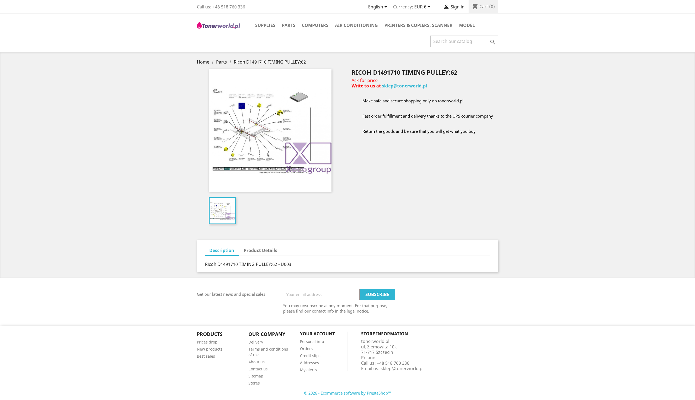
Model (467, 25)
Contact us (258, 368)
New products (209, 349)
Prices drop (207, 342)
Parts (288, 25)
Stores (254, 383)
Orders (306, 348)
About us (256, 361)
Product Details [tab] (260, 250)
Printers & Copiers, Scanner (418, 25)
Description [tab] (221, 250)
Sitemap (255, 376)
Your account (317, 334)
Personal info (312, 341)
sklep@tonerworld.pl (404, 86)
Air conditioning (356, 25)
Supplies (265, 25)
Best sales (206, 356)
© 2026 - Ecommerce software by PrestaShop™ (347, 393)
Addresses (309, 362)
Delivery (255, 342)
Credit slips (310, 355)
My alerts (308, 369)
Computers (315, 25)
